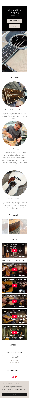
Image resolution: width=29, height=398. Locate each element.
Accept (14, 394)
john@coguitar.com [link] (14, 362)
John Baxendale (14, 20)
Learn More (14, 26)
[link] (14, 13)
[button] (3, 3)
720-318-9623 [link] (14, 360)
